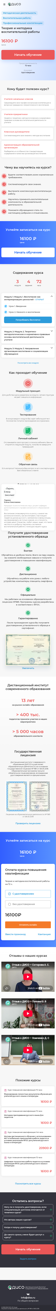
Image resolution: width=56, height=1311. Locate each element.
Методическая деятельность (19, 13)
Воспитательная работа (17, 18)
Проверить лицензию (28, 823)
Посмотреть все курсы (28, 1183)
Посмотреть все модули (28, 363)
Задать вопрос (28, 1259)
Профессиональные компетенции (22, 23)
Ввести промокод (15, 934)
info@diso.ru (28, 1297)
